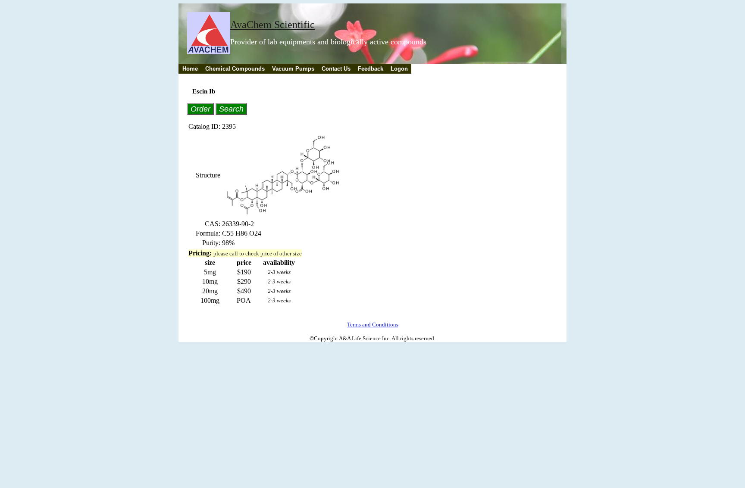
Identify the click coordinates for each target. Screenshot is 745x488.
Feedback (370, 68)
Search (231, 108)
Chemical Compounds (235, 68)
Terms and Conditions (372, 324)
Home (190, 68)
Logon (399, 68)
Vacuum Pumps (293, 68)
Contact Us (336, 68)
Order (200, 108)
